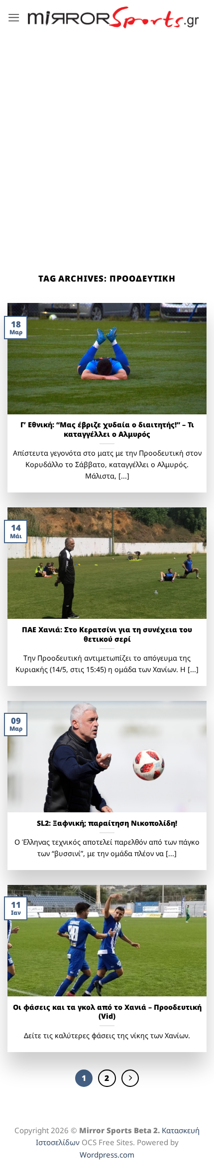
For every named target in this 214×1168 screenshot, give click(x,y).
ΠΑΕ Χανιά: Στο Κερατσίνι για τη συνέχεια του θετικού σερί (107, 634)
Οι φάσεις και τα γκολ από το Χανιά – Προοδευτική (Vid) (107, 1012)
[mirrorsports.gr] (113, 17)
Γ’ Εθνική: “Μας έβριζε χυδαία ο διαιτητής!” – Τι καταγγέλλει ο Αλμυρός (107, 429)
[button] (13, 17)
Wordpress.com (107, 1155)
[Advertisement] (107, 147)
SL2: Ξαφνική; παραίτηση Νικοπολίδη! (107, 823)
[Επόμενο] (130, 1078)
